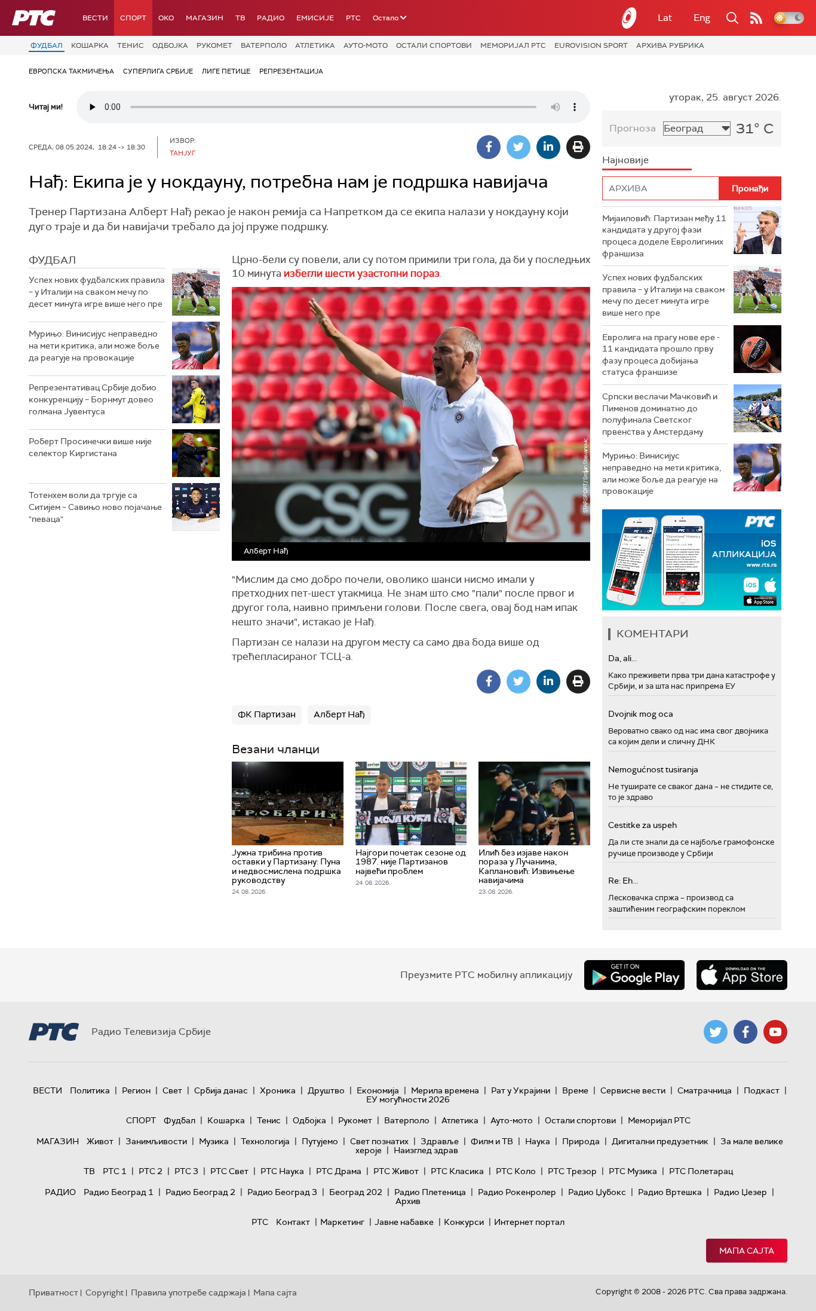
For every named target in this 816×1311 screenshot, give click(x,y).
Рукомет (214, 45)
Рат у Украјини (520, 1090)
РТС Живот (396, 1171)
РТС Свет (229, 1171)
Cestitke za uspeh (642, 825)
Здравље (440, 1141)
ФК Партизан (267, 714)
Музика (214, 1141)
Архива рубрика (670, 45)
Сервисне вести (632, 1090)
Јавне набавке (404, 1222)
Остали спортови (434, 45)
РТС (353, 18)
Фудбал (46, 45)
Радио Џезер (740, 1192)
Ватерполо (264, 45)
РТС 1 (115, 1171)
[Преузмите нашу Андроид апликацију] (634, 975)
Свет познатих (379, 1141)
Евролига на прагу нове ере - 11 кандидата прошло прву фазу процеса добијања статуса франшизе (661, 355)
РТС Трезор (572, 1171)
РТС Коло (516, 1171)
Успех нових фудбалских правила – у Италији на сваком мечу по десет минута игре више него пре (97, 291)
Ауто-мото (365, 45)
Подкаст (762, 1090)
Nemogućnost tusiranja (653, 769)
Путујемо (320, 1141)
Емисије (315, 18)
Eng (702, 17)
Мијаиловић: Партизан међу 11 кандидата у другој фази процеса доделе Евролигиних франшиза (664, 236)
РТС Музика (633, 1171)
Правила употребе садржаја (188, 1292)
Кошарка (90, 45)
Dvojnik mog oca (640, 713)
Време (575, 1090)
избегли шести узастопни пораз (362, 273)
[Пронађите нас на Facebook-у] (745, 1032)
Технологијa (265, 1141)
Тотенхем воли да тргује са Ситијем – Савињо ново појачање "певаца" (95, 507)
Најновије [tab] (625, 160)
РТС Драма (338, 1171)
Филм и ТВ (492, 1141)
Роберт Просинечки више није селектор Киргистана (90, 447)
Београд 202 (355, 1192)
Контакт (293, 1222)
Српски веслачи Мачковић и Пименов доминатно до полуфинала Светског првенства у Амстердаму (659, 414)
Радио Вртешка (670, 1192)
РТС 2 (150, 1171)
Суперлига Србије (158, 71)
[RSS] (756, 18)
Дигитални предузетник (660, 1141)
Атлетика (315, 45)
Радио (270, 18)
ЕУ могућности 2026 (408, 1099)
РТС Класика (457, 1171)
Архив (408, 1201)
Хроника (278, 1090)
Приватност (53, 1292)
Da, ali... (622, 658)
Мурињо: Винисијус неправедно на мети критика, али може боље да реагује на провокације (94, 345)
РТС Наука (282, 1171)
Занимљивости (156, 1141)
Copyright (104, 1292)
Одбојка (170, 45)
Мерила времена (445, 1090)
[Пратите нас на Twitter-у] (716, 1032)
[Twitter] (518, 147)
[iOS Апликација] (691, 559)
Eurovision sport (591, 45)
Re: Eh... (623, 880)
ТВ (240, 18)
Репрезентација (291, 71)
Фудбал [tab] (52, 260)
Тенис (130, 45)
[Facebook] (489, 147)
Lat (665, 17)
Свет (172, 1090)
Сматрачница (704, 1090)
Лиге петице (226, 71)
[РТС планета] (629, 18)
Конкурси (464, 1222)
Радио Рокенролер (517, 1192)
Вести (95, 18)
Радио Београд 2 (200, 1192)
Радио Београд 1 (119, 1192)
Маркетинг (342, 1222)
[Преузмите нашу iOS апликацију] (742, 975)
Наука (537, 1141)
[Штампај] (578, 147)
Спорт (133, 18)
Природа (581, 1141)
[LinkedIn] (548, 147)
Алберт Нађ (339, 714)
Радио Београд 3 (282, 1192)
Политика (90, 1090)
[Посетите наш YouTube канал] (775, 1032)
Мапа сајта (746, 1250)
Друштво (326, 1090)
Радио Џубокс (597, 1192)
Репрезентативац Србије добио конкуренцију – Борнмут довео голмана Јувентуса (93, 399)
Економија (378, 1090)
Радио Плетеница (430, 1192)
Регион (136, 1090)
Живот (100, 1141)
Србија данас (221, 1090)
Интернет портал (529, 1222)
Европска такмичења (71, 71)
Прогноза (632, 128)
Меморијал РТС (513, 45)
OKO (166, 18)
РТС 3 (186, 1171)
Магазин (204, 18)
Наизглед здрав (426, 1150)
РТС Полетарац (701, 1171)
